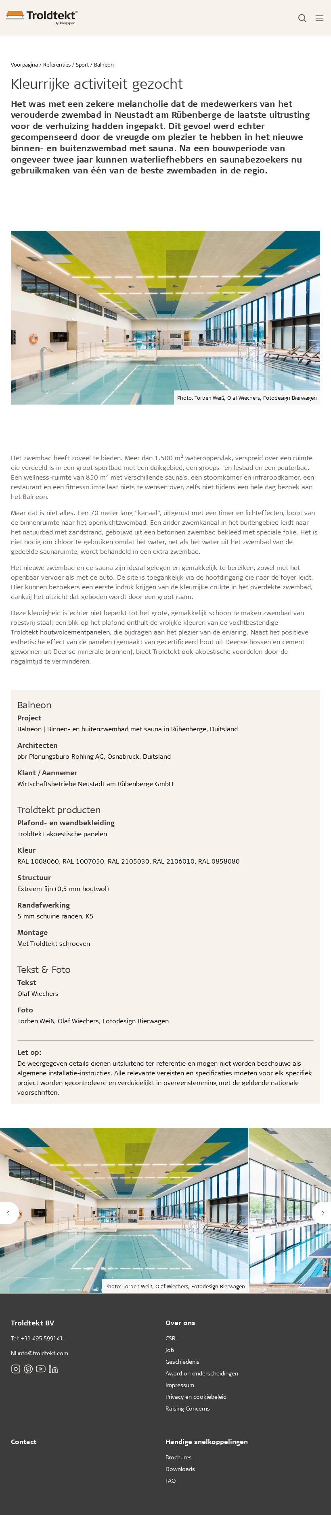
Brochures (179, 1457)
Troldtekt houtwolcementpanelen (60, 632)
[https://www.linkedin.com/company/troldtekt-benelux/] (53, 1368)
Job (170, 1350)
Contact (23, 1441)
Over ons (180, 1322)
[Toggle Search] (302, 18)
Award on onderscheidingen (202, 1373)
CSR (171, 1338)
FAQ (171, 1480)
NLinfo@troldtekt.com (39, 1353)
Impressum (180, 1385)
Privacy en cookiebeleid (196, 1396)
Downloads (180, 1469)
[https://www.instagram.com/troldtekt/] (16, 1368)
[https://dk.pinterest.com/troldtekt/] (28, 1368)
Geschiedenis (182, 1361)
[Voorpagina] (42, 18)
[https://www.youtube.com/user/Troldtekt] (41, 1368)
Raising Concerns (188, 1408)
